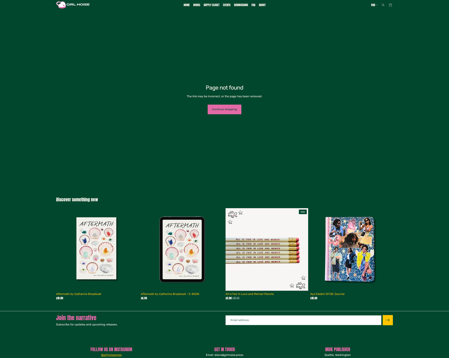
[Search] (383, 5)
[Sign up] (388, 320)
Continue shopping (224, 109)
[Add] (133, 285)
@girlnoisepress (111, 355)
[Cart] (390, 5)
